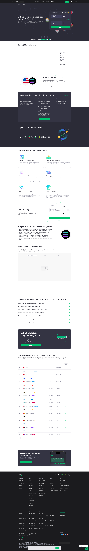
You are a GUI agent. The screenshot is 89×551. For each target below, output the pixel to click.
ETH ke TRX (51, 525)
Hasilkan (42, 1)
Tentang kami (21, 480)
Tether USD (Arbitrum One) (31, 406)
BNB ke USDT (46, 528)
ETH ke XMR (41, 518)
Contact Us (51, 485)
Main (15, 4)
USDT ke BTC (41, 528)
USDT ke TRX (46, 513)
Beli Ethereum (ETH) (22, 515)
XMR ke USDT (47, 527)
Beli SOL (44, 118)
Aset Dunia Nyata (31, 495)
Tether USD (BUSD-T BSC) (30, 392)
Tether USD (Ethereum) (29, 388)
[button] (66, 16)
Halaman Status (52, 488)
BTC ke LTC (51, 518)
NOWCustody (41, 495)
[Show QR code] (49, 137)
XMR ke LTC (46, 520)
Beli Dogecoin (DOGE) (22, 523)
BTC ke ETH (41, 525)
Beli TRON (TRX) (21, 528)
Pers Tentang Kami (21, 483)
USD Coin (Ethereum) (29, 423)
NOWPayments (41, 493)
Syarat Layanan (32, 548)
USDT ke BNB (52, 517)
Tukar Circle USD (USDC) (32, 520)
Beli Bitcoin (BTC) (21, 513)
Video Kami (20, 485)
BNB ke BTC (46, 518)
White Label (41, 488)
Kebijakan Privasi (62, 483)
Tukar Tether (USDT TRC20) (33, 518)
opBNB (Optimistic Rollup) (29, 413)
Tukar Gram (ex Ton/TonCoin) (33, 528)
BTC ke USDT (41, 515)
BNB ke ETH (41, 523)
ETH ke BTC (41, 520)
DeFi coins (30, 498)
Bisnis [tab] (22, 1)
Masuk (67, 1)
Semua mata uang (31, 536)
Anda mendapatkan (54, 22)
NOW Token (30, 488)
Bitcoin (26, 367)
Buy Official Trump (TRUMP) (23, 533)
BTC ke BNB (46, 525)
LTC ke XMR (46, 515)
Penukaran (37, 1)
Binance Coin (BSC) (29, 409)
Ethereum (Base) (28, 378)
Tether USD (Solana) (29, 395)
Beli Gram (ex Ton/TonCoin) (23, 530)
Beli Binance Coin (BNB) (22, 518)
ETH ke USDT (52, 520)
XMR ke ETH (46, 522)
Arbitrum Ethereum (30, 381)
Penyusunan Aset (41, 490)
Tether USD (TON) (28, 399)
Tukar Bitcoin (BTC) (32, 513)
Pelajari (52, 1)
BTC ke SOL (51, 528)
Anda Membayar (53, 15)
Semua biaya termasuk (53, 209)
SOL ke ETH (51, 513)
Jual (65, 19)
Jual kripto (20, 537)
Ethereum (26, 374)
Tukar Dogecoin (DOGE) (32, 525)
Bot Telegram (31, 503)
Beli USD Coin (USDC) (22, 520)
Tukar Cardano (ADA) (32, 523)
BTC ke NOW (52, 523)
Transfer (47, 1)
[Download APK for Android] (42, 137)
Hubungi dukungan (26, 462)
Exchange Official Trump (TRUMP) (32, 534)
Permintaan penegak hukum (64, 488)
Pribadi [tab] (17, 1)
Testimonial (20, 488)
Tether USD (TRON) (29, 385)
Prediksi (30, 490)
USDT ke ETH (52, 515)
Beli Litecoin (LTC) (21, 525)
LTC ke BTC (46, 523)
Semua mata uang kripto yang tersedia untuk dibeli (23, 536)
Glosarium (51, 483)
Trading (30, 508)
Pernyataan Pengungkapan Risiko (64, 485)
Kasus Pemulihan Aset (63, 490)
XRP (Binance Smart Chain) (30, 420)
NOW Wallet (31, 485)
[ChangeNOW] (13, 1)
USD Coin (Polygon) (29, 434)
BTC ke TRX (51, 522)
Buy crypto (19, 4)
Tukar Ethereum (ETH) (32, 515)
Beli (60, 27)
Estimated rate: (54, 20)
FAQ (50, 480)
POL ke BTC (51, 527)
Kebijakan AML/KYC (62, 480)
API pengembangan (42, 480)
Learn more (66, 95)
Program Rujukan (41, 483)
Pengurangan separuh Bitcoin (54, 490)
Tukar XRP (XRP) (31, 530)
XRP (26, 416)
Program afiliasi (41, 485)
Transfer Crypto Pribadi (32, 493)
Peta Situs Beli (21, 539)
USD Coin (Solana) (29, 427)
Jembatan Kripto (31, 500)
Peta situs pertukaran (32, 537)
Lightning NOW (31, 505)
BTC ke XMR (41, 513)
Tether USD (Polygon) (30, 402)
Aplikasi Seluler (31, 483)
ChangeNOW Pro (31, 480)
